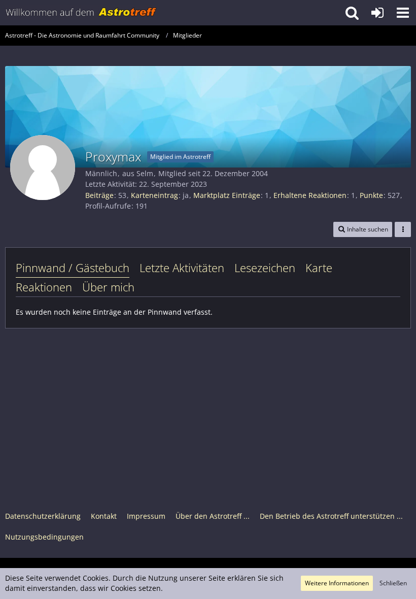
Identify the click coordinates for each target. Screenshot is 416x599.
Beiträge (99, 195)
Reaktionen (44, 286)
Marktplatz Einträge (226, 195)
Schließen (393, 583)
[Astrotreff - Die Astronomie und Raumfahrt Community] (81, 13)
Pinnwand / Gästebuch (72, 267)
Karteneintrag (154, 195)
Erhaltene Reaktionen (309, 195)
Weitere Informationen (337, 583)
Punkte (371, 195)
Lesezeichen (264, 267)
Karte (318, 267)
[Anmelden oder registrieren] (377, 13)
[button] (403, 13)
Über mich (108, 286)
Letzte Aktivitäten (182, 267)
